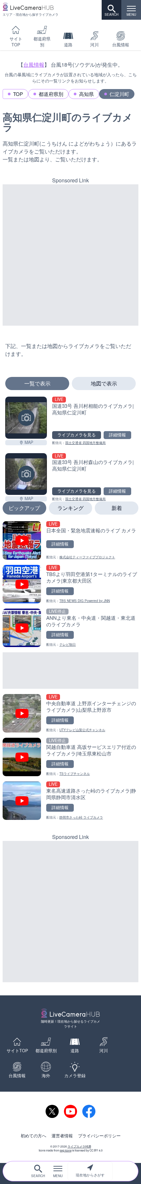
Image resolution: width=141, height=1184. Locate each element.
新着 (116, 508)
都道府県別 (41, 42)
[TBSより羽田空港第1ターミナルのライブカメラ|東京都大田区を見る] (70, 584)
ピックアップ (24, 508)
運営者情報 (62, 1136)
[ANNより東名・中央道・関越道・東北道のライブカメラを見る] (70, 628)
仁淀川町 (119, 93)
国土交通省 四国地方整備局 (85, 442)
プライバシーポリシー (99, 1136)
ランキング (70, 508)
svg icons (65, 1150)
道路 (68, 45)
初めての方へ (33, 1136)
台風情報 (120, 45)
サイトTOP (16, 42)
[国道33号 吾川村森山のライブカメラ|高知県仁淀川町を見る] (26, 474)
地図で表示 (104, 383)
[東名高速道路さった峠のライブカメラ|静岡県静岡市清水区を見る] (70, 800)
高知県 (86, 93)
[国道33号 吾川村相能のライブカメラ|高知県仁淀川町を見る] (26, 417)
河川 (94, 45)
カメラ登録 (75, 1076)
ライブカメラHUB (79, 1146)
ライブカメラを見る (76, 435)
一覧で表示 (37, 383)
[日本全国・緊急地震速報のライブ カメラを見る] (70, 540)
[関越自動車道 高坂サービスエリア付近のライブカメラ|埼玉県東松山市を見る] (70, 757)
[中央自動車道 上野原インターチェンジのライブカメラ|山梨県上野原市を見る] (70, 713)
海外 (46, 1076)
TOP (18, 93)
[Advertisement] (70, 255)
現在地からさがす (90, 1174)
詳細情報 (117, 435)
